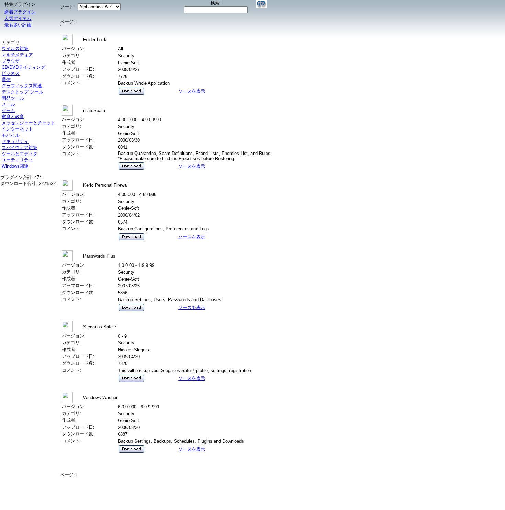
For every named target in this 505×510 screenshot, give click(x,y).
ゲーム (8, 110)
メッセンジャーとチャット (28, 122)
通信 (6, 79)
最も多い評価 (17, 24)
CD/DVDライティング (23, 67)
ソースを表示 (191, 91)
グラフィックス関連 (22, 85)
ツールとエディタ (19, 153)
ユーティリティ (17, 159)
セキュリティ (15, 141)
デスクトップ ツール (22, 91)
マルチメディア (17, 54)
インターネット (17, 129)
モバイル (11, 135)
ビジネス (11, 73)
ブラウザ (11, 61)
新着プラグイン (20, 11)
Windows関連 (15, 166)
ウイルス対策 (15, 48)
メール (8, 104)
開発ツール (13, 98)
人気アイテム (17, 18)
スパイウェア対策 (19, 147)
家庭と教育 (13, 116)
